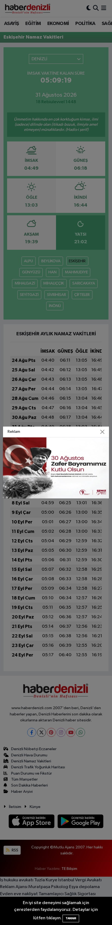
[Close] (102, 432)
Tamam (71, 918)
